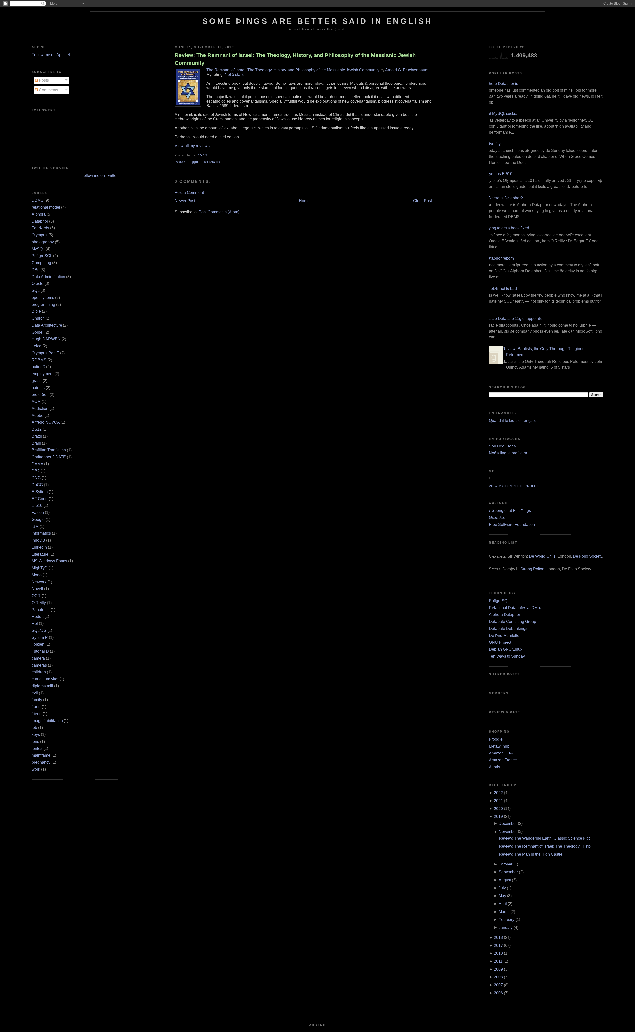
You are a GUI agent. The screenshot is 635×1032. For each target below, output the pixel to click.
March (504, 912)
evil (35, 693)
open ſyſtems (43, 297)
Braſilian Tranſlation (49, 450)
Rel (35, 623)
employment (42, 374)
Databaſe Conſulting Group (512, 621)
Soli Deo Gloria (502, 446)
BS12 (37, 429)
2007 (498, 985)
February (506, 920)
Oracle (37, 283)
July (502, 888)
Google (38, 519)
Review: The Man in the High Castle (530, 854)
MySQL (38, 249)
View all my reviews (192, 146)
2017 (498, 945)
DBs (35, 270)
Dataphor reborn (499, 258)
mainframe (41, 755)
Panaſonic (41, 610)
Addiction (40, 408)
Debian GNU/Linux (505, 649)
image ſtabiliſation (47, 721)
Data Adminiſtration (48, 277)
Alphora (39, 214)
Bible (36, 311)
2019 (498, 816)
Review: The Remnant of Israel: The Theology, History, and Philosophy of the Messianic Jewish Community (295, 59)
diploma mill (42, 686)
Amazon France (503, 760)
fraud (36, 707)
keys (36, 734)
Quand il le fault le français (512, 420)
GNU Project (500, 642)
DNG (36, 478)
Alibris (494, 767)
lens (35, 741)
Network (39, 582)
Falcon (38, 512)
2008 (498, 977)
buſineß (38, 367)
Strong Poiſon (532, 569)
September (508, 872)
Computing (41, 263)
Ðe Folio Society (587, 556)
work (36, 769)
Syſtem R (40, 637)
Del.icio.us (211, 162)
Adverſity (493, 144)
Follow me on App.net (51, 55)
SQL (35, 290)
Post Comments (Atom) (219, 212)
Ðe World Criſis (542, 556)
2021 (498, 801)
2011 (498, 961)
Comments (48, 90)
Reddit (37, 616)
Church (38, 318)
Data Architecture (47, 325)
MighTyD (40, 568)
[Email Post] (208, 155)
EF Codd (40, 499)
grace (37, 381)
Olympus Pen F (45, 353)
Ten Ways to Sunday (507, 656)
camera (38, 658)
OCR (36, 596)
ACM (36, 401)
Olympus (39, 235)
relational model (46, 207)
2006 (498, 993)
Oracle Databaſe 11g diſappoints (513, 318)
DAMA (37, 464)
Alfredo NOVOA (46, 422)
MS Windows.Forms (49, 561)
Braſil (36, 443)
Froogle (496, 739)
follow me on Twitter (100, 175)
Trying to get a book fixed (507, 228)
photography (43, 242)
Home (304, 201)
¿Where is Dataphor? (504, 198)
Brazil (37, 436)
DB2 (36, 471)
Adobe (37, 415)
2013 (498, 953)
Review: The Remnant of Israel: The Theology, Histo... (546, 846)
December (508, 823)
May (502, 896)
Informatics (41, 533)
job (34, 727)
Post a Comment (189, 192)
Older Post (422, 201)
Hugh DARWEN (46, 339)
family (37, 700)
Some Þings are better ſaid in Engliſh (317, 21)
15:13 (202, 155)
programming (43, 304)
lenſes (37, 748)
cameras (39, 665)
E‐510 (37, 505)
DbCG (37, 485)
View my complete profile (514, 486)
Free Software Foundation (512, 524)
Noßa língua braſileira (508, 453)
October (505, 864)
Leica (36, 346)
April (503, 904)
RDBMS (39, 360)
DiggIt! (194, 162)
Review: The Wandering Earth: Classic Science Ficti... (546, 838)
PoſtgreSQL (42, 256)
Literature (40, 554)
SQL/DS (39, 630)
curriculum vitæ (45, 679)
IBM (35, 526)
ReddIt (180, 162)
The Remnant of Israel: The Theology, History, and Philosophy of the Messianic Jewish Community (292, 70)
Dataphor (40, 221)
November (508, 831)
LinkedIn (39, 547)
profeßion (40, 394)
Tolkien (38, 644)
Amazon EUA (501, 753)
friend (37, 714)
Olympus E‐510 (498, 174)
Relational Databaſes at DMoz (515, 608)
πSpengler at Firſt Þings (510, 510)
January (506, 927)
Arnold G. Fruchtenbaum (406, 70)
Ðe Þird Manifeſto (504, 635)
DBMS (37, 200)
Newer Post (185, 201)
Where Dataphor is (501, 84)
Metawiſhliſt (499, 746)
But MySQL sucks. (501, 114)
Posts (43, 80)
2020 (498, 809)
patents (38, 388)
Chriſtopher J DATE (49, 457)
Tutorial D (40, 651)
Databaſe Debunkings (508, 628)
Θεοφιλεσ (497, 517)
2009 (498, 969)
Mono (37, 575)
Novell (37, 589)
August (505, 880)
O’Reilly (39, 603)
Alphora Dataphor (504, 615)
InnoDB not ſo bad (501, 288)
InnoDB (38, 540)
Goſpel (37, 332)
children (39, 672)
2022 (498, 793)
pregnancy (41, 762)
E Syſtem (40, 492)
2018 (498, 937)
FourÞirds (40, 228)
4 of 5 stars (234, 74)
